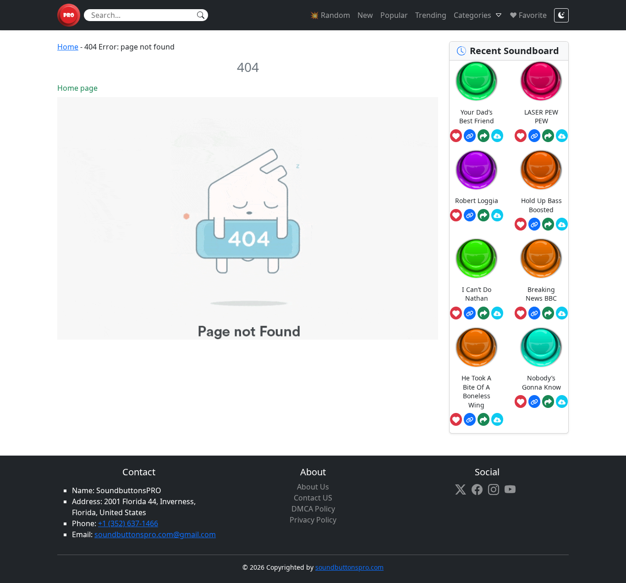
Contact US (313, 498)
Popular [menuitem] (394, 15)
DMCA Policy (313, 509)
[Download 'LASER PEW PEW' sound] (562, 135)
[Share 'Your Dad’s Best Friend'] (483, 135)
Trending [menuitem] (430, 15)
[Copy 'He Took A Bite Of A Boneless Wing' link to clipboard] (470, 419)
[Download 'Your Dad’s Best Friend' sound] (497, 135)
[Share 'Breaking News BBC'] (548, 313)
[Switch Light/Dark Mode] (561, 15)
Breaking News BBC (541, 294)
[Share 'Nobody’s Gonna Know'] (548, 401)
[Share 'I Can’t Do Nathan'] (483, 313)
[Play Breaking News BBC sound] (541, 258)
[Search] (200, 15)
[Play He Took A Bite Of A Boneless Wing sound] (476, 347)
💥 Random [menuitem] (330, 15)
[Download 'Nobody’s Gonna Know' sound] (562, 401)
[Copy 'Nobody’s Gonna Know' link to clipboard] (534, 401)
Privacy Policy (313, 520)
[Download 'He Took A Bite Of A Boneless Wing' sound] (497, 419)
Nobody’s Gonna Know (541, 382)
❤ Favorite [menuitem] (528, 15)
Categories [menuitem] (472, 15)
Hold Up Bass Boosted (541, 205)
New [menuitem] (365, 15)
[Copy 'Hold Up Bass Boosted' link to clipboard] (534, 224)
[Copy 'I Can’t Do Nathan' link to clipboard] (470, 313)
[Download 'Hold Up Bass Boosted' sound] (562, 224)
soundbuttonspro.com (349, 567)
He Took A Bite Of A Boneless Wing (476, 391)
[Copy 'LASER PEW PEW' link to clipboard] (534, 135)
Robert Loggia (476, 200)
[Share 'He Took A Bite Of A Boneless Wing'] (483, 419)
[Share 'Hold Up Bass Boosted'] (548, 224)
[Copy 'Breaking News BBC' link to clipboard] (534, 313)
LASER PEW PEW (541, 117)
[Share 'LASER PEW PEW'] (548, 135)
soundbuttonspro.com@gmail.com (155, 534)
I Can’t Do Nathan (476, 294)
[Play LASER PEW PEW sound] (541, 80)
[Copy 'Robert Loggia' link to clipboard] (470, 215)
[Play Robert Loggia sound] (476, 169)
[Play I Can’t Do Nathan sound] (476, 258)
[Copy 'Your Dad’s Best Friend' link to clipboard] (470, 135)
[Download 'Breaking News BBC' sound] (562, 313)
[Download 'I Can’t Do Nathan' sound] (497, 313)
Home (67, 47)
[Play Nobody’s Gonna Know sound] (541, 347)
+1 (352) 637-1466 (128, 523)
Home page (77, 88)
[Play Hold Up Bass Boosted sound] (541, 169)
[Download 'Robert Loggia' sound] (497, 215)
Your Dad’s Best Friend (476, 117)
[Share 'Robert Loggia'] (483, 215)
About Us (313, 487)
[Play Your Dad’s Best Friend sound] (476, 80)
